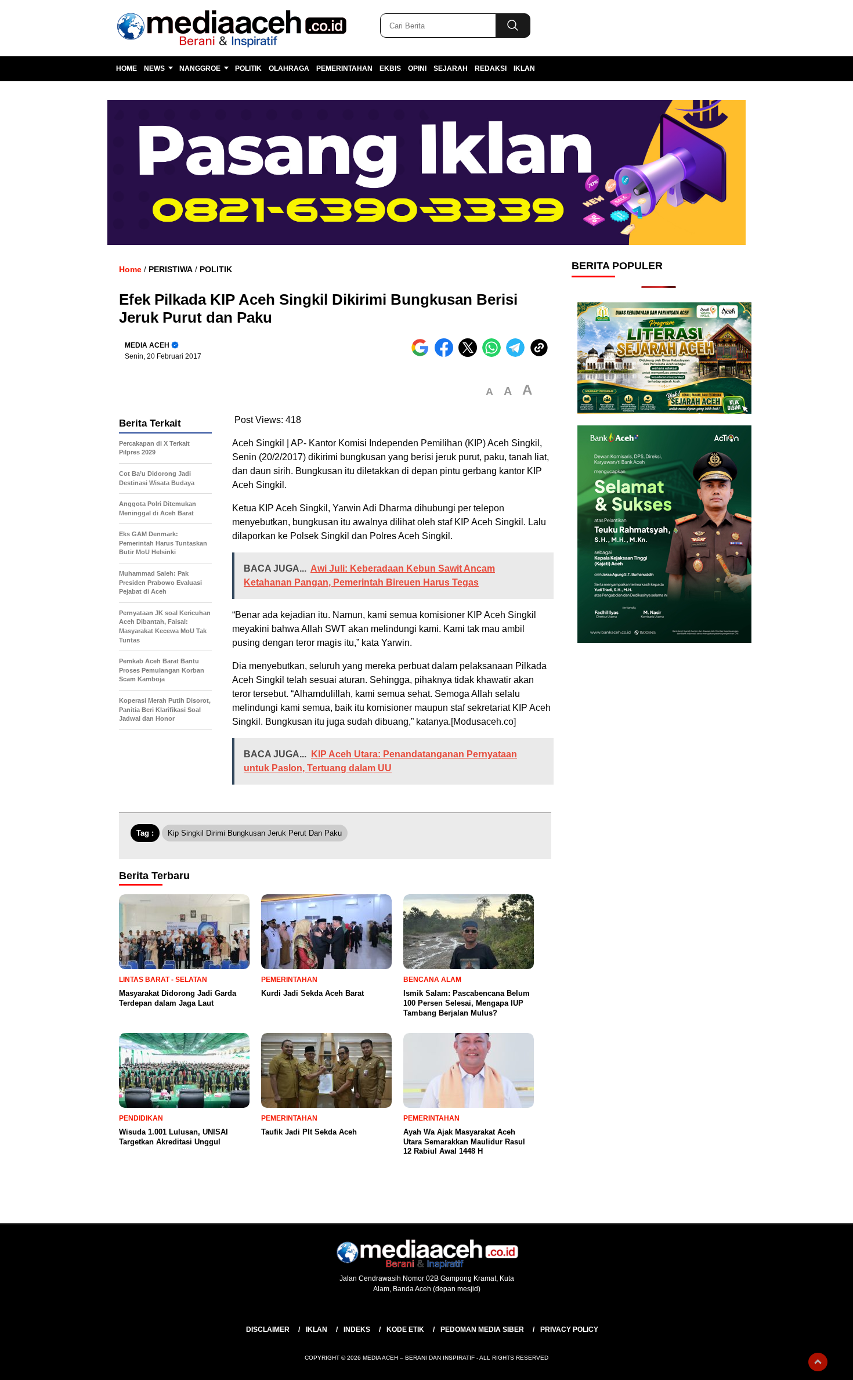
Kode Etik (405, 1329)
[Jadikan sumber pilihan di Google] (423, 354)
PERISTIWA (171, 269)
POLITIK (248, 68)
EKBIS (390, 68)
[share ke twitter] (470, 354)
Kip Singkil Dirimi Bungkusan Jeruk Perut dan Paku (255, 833)
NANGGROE (200, 68)
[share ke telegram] (518, 354)
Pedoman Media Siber (482, 1329)
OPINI (417, 68)
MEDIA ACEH (147, 345)
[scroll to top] (818, 1362)
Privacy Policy (569, 1329)
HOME (126, 68)
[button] (489, 392)
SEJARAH (450, 68)
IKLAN (524, 68)
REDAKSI (491, 68)
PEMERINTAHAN (344, 68)
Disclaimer (268, 1329)
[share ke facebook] (446, 354)
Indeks (357, 1329)
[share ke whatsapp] (494, 354)
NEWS (154, 68)
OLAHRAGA (289, 68)
